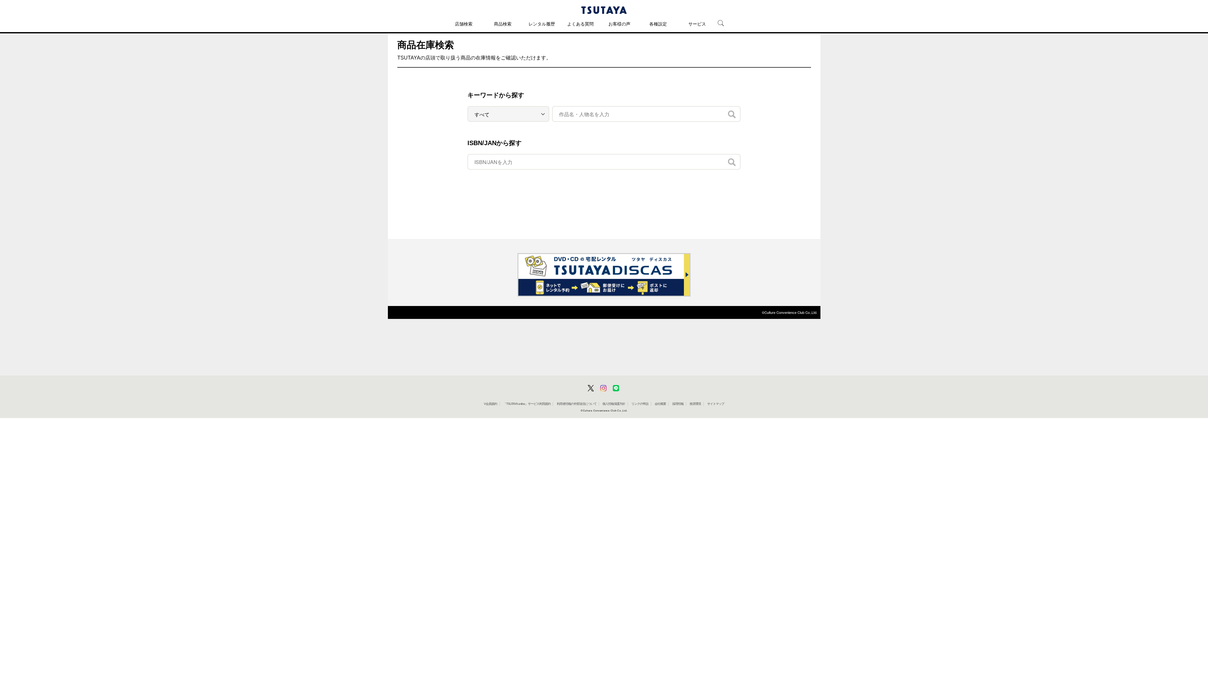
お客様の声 (619, 23)
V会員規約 (490, 403)
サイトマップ (715, 403)
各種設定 (658, 23)
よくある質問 (580, 23)
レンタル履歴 (541, 23)
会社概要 (660, 403)
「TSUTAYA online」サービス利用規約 (527, 403)
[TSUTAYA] (604, 10)
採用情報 (678, 403)
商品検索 (503, 23)
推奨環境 (695, 403)
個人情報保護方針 (613, 403)
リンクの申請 (639, 403)
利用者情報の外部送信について (576, 403)
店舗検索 (464, 23)
